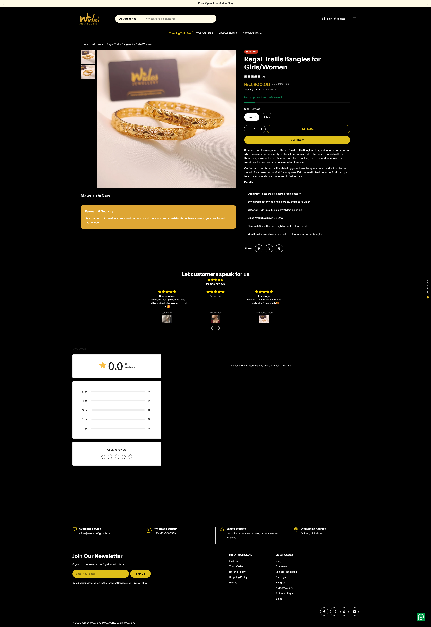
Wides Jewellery (91, 622)
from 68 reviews (215, 283)
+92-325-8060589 (165, 533)
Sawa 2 (252, 117)
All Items (97, 44)
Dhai (267, 117)
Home (84, 44)
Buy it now (297, 139)
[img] (252, 77)
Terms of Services (117, 582)
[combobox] (165, 19)
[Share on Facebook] (259, 248)
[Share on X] (269, 248)
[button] (213, 328)
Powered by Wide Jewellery (118, 622)
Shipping (248, 89)
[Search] (211, 19)
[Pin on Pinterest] (279, 248)
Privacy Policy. (140, 582)
